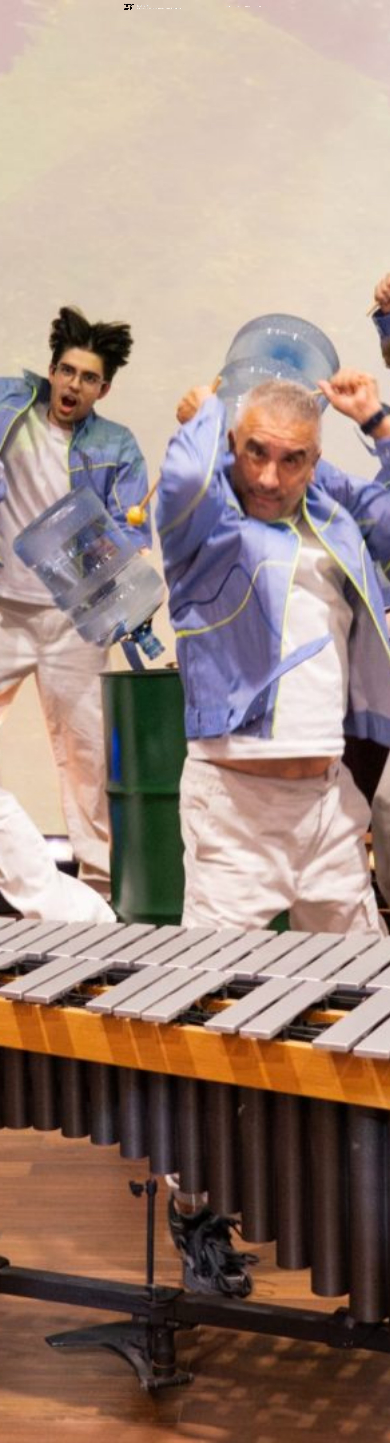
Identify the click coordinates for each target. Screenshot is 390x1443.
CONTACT (258, 7)
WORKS (247, 7)
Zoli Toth (143, 5)
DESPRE (237, 7)
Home (228, 7)
